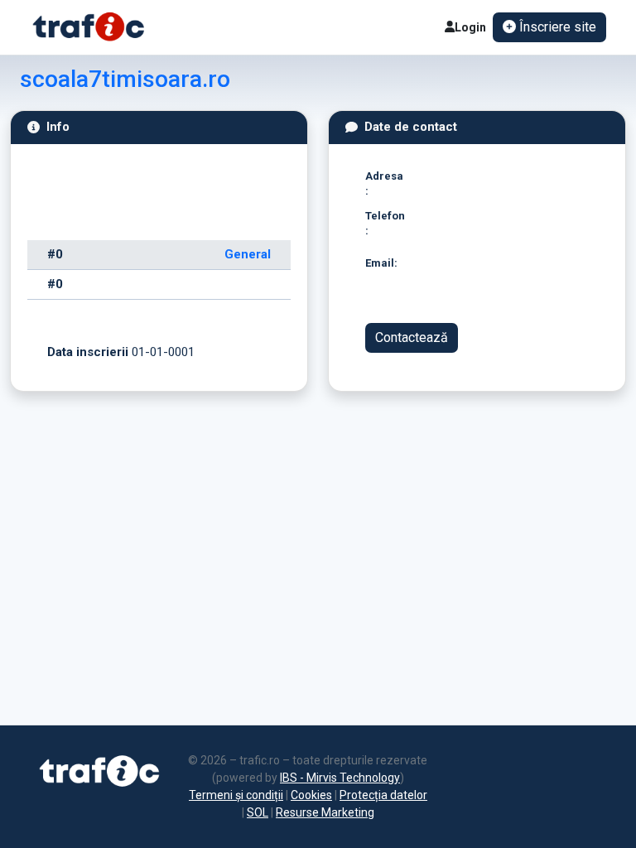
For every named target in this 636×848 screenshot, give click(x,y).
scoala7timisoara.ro (125, 79)
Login (470, 27)
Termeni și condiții (236, 795)
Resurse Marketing (325, 812)
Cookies (311, 795)
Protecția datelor (383, 795)
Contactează (411, 337)
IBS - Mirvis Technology (340, 777)
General (247, 254)
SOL (257, 812)
